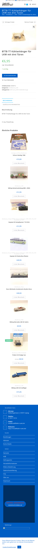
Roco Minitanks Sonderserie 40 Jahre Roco (19, 289)
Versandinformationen (10, 463)
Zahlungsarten (7, 460)
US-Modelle (23, 353)
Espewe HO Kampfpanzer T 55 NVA (19, 222)
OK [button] (19, 547)
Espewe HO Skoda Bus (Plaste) (19, 256)
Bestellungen (7, 437)
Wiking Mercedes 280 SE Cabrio (19, 322)
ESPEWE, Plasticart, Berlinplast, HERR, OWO (21, 219)
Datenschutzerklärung (10, 470)
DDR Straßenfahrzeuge (22, 90)
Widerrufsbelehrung (9, 467)
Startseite (6, 453)
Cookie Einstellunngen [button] (9, 547)
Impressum (6, 481)
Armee (9, 219)
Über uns (6, 477)
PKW (22, 320)
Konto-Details (7, 444)
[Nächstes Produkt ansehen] (35, 22)
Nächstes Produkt (29, 22)
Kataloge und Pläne (15, 153)
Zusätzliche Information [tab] (11, 104)
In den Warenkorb (10, 75)
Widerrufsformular (15, 504)
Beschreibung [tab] (7, 100)
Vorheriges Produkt (9, 22)
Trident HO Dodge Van (19, 355)
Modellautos (12, 88)
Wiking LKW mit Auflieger (19, 388)
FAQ (4, 474)
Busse (9, 253)
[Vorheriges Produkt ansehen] (3, 22)
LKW (17, 88)
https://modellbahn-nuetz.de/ (17, 428)
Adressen (6, 440)
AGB (4, 456)
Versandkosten (9, 65)
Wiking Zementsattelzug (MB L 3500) (19, 188)
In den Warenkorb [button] (19, 163)
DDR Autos (13, 90)
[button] (33, 27)
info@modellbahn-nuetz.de (16, 423)
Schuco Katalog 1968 (19, 155)
